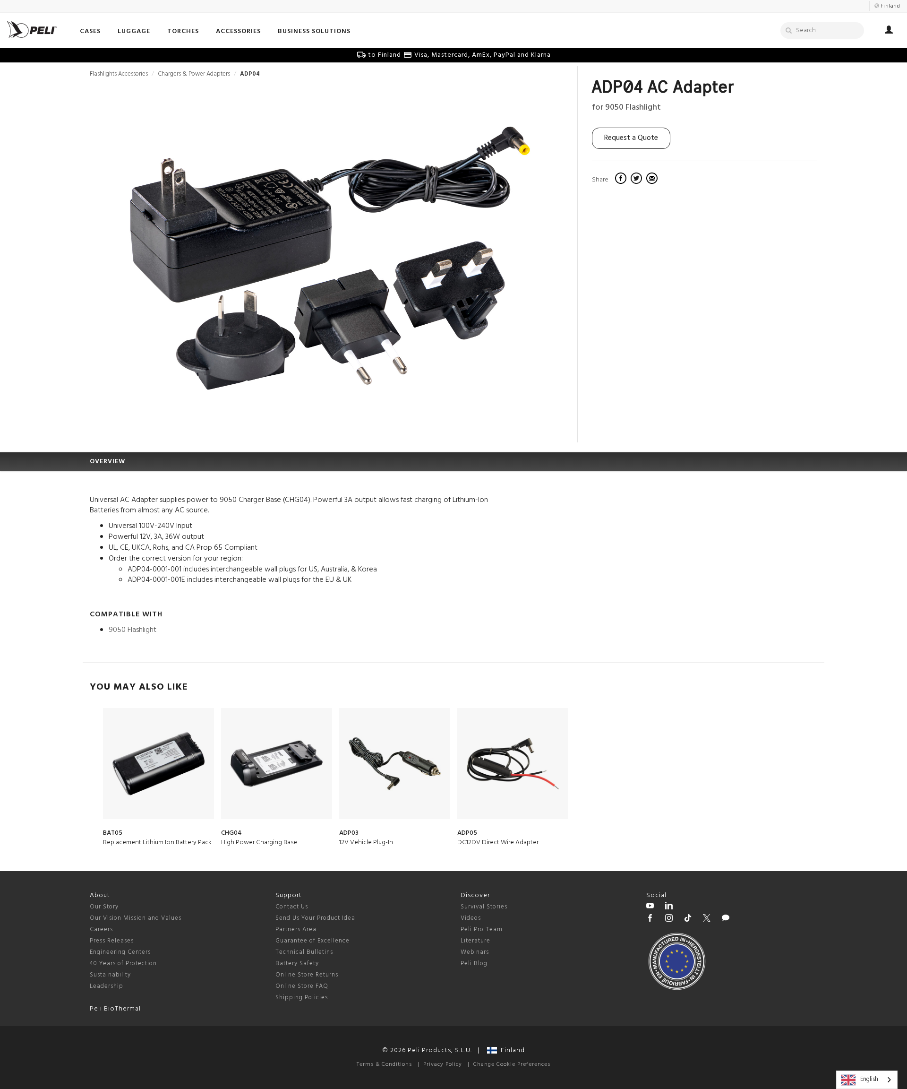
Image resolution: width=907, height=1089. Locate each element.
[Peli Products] (650, 919)
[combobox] (867, 1080)
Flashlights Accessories (119, 74)
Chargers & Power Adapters (194, 74)
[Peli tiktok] (688, 919)
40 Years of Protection (123, 963)
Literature (475, 941)
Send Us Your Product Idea (315, 918)
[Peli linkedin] (669, 907)
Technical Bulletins (304, 952)
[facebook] (622, 179)
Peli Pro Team (482, 929)
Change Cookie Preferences (511, 1064)
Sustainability (110, 975)
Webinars (475, 952)
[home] (32, 29)
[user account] (889, 31)
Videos (471, 918)
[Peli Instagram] (669, 919)
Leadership (106, 986)
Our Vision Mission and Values (135, 918)
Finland (511, 1050)
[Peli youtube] (650, 907)
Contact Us (291, 907)
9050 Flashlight (132, 630)
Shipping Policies (301, 998)
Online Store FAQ (301, 986)
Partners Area (296, 929)
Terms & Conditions (384, 1064)
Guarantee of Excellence (312, 941)
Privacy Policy (442, 1064)
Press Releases (112, 941)
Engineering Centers (120, 952)
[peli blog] (725, 919)
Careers (101, 929)
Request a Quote (631, 138)
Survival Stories (484, 907)
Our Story (104, 907)
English (869, 1079)
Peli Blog (474, 963)
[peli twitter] (706, 919)
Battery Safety (297, 963)
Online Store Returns (306, 975)
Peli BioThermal (115, 1008)
